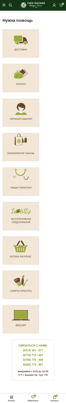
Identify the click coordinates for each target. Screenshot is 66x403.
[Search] (10, 5)
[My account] (54, 5)
